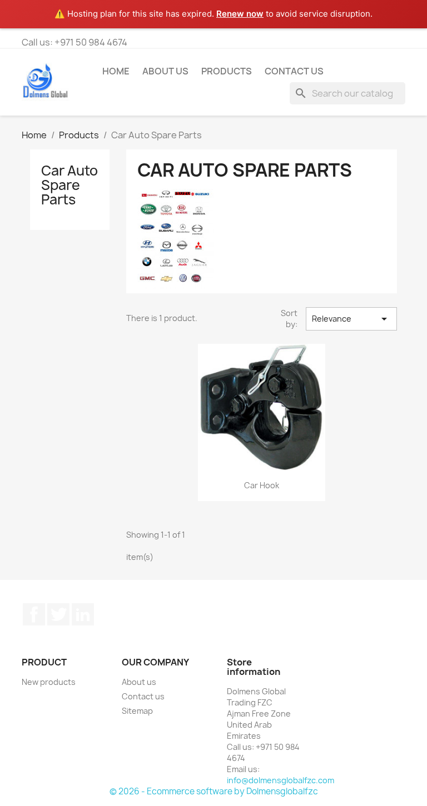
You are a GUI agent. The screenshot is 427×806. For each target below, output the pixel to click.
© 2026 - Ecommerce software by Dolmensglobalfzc (214, 791)
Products (226, 71)
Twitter (58, 614)
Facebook (34, 614)
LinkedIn (83, 614)
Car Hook (261, 485)
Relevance (351, 319)
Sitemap (137, 710)
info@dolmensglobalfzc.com (280, 780)
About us (165, 71)
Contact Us (294, 71)
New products (49, 682)
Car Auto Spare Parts (69, 185)
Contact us (143, 696)
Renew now (240, 13)
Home (116, 71)
